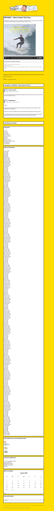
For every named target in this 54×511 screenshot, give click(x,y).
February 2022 (7, 219)
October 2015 (6, 316)
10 (12, 483)
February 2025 (7, 173)
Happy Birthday (21, 66)
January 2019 (6, 266)
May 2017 (6, 292)
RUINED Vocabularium (8, 465)
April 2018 (6, 278)
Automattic (28, 507)
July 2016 (6, 304)
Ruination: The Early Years (9, 141)
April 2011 (6, 384)
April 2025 (6, 171)
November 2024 (7, 177)
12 (23, 483)
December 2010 (7, 390)
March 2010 (6, 401)
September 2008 (7, 424)
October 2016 (6, 301)
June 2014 (6, 336)
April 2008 (6, 430)
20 (29, 485)
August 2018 (6, 273)
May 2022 (6, 215)
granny (16, 66)
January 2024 (6, 190)
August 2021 (6, 227)
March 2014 (6, 340)
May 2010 (6, 398)
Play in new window (11, 61)
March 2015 (6, 325)
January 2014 (6, 342)
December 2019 (7, 252)
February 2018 (7, 280)
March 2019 (6, 264)
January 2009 (6, 419)
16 (6, 485)
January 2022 (6, 220)
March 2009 (6, 416)
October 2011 (6, 377)
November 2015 (7, 315)
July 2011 (6, 381)
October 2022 (6, 209)
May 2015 (6, 322)
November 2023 (7, 192)
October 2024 (6, 179)
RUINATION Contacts (8, 463)
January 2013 (6, 358)
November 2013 (7, 345)
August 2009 (6, 410)
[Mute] (37, 58)
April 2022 (6, 217)
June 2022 (6, 214)
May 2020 (6, 246)
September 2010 (7, 393)
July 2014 (6, 335)
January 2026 (6, 159)
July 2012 (6, 365)
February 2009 (7, 417)
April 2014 (6, 339)
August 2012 (6, 364)
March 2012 (6, 370)
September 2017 (7, 287)
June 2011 (6, 382)
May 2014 (6, 337)
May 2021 (6, 231)
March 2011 (6, 386)
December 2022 (7, 206)
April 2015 (6, 323)
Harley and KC (12, 90)
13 (29, 483)
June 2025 (6, 168)
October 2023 (6, 194)
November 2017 (7, 284)
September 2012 (7, 363)
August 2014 (6, 334)
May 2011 (6, 383)
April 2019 (6, 262)
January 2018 (6, 281)
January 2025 (6, 175)
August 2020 (6, 242)
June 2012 (6, 367)
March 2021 (6, 233)
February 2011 (7, 387)
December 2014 (7, 329)
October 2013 (6, 346)
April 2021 (6, 232)
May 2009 (6, 414)
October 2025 (6, 163)
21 (35, 485)
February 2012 (7, 372)
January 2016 (6, 312)
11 (18, 483)
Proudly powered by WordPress (9, 507)
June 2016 (6, 306)
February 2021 (7, 234)
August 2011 (6, 379)
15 (40, 483)
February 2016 (7, 311)
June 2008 (6, 428)
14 (35, 483)
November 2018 (7, 269)
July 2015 (6, 320)
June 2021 (6, 229)
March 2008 (6, 431)
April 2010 (6, 400)
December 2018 (7, 267)
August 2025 (6, 166)
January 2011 (6, 388)
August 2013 (6, 349)
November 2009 (7, 406)
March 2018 (6, 279)
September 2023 (7, 195)
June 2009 (6, 412)
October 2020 (6, 240)
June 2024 (6, 184)
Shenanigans (32, 66)
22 (40, 485)
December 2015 (7, 313)
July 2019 (6, 259)
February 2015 (7, 326)
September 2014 (7, 332)
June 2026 (6, 153)
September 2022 (7, 210)
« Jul (5, 493)
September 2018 (7, 271)
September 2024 (7, 180)
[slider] (41, 57)
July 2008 (6, 426)
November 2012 (7, 360)
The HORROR (7, 142)
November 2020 (7, 238)
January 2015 (6, 327)
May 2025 (6, 170)
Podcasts (10, 65)
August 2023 (6, 196)
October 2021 (6, 224)
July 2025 (6, 167)
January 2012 (6, 373)
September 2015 (7, 317)
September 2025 (7, 165)
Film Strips (6, 133)
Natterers (6, 137)
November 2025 (7, 162)
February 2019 (7, 265)
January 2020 (6, 251)
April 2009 (6, 415)
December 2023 (7, 191)
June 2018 (6, 275)
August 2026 (6, 151)
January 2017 (6, 297)
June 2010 (6, 397)
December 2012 (7, 359)
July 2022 (6, 213)
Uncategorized (7, 143)
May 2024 (6, 185)
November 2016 (7, 299)
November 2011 (7, 376)
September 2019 (7, 256)
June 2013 (6, 351)
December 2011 (7, 374)
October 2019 (6, 255)
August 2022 (6, 212)
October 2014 (6, 331)
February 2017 (7, 295)
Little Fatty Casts (7, 136)
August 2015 (6, 318)
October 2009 (6, 407)
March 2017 (6, 294)
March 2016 (6, 309)
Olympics (27, 66)
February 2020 (7, 250)
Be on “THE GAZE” (8, 462)
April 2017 (6, 293)
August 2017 (6, 288)
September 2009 (7, 409)
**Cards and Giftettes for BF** (10, 461)
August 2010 (6, 395)
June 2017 (6, 290)
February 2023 (7, 204)
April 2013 (6, 354)
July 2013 (6, 350)
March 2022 (6, 218)
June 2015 (6, 321)
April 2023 (6, 201)
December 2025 (7, 161)
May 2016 (6, 307)
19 (23, 485)
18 (18, 485)
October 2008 (6, 423)
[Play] (6, 58)
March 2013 (6, 355)
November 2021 (7, 223)
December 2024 (7, 176)
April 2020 (6, 247)
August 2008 (6, 425)
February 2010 (7, 402)
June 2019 (6, 260)
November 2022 (7, 208)
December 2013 (7, 344)
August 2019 (6, 257)
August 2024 (6, 181)
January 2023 (6, 205)
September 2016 (7, 302)
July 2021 (6, 228)
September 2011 (7, 378)
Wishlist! (6, 466)
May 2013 (6, 353)
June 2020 (6, 245)
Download (18, 61)
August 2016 (6, 303)
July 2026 (6, 152)
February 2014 (7, 341)
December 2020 (7, 237)
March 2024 (6, 187)
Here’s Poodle (7, 134)
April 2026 (6, 156)
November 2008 (7, 421)
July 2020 (6, 243)
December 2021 (7, 222)
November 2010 (7, 391)
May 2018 (6, 276)
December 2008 (7, 420)
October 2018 (6, 270)
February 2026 (7, 158)
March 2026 (6, 157)
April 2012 (6, 369)
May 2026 (6, 154)
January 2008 (6, 434)
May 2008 (6, 429)
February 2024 (7, 189)
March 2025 (6, 172)
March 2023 (6, 203)
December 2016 (7, 298)
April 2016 (6, 308)
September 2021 (7, 226)
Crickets (5, 130)
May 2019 (6, 261)
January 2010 (6, 404)
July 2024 (6, 182)
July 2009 (6, 411)
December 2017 (7, 283)
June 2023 (6, 199)
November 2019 (7, 254)
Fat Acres (6, 132)
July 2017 (6, 289)
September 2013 (7, 348)
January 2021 (6, 236)
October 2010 (6, 392)
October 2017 (6, 285)
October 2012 (6, 362)
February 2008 (7, 433)
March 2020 (6, 248)
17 (12, 485)
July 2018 (6, 274)
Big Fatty (18, 64)
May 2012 (6, 368)
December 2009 (7, 405)
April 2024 (6, 186)
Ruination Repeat (7, 139)
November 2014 (7, 330)
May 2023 (6, 200)
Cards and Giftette (11, 66)
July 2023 (6, 198)
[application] (23, 57)
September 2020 (7, 241)
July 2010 (6, 396)
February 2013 (7, 356)
